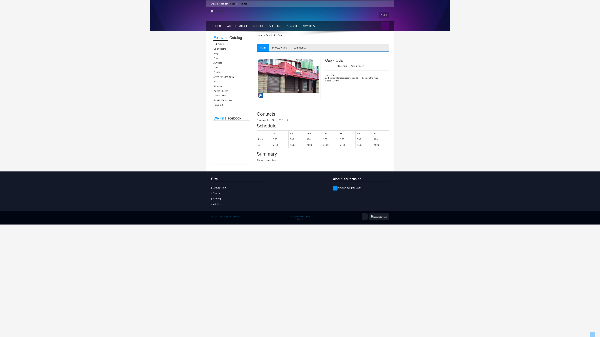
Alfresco (217, 62)
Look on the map (370, 77)
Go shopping (219, 48)
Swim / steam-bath (223, 76)
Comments (299, 47)
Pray (215, 58)
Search (292, 26)
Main (263, 47)
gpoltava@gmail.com (349, 187)
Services (217, 86)
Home (218, 26)
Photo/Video (279, 47)
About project (237, 26)
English (384, 15)
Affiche (258, 26)
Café (333, 75)
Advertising (310, 26)
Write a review (357, 65)
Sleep (216, 67)
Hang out (218, 104)
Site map (275, 26)
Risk (215, 81)
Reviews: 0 (342, 65)
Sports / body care (222, 100)
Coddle (217, 72)
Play (215, 53)
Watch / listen (220, 90)
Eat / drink (218, 44)
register (243, 3)
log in (232, 3)
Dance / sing (219, 95)
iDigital (300, 219)
